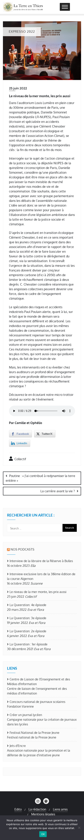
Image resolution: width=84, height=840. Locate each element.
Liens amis (60, 809)
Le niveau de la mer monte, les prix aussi (38, 592)
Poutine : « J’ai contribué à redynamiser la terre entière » (40, 478)
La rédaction (37, 809)
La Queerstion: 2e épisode (28, 631)
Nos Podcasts (22, 549)
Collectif (20, 459)
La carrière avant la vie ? (57, 491)
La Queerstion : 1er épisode (28, 644)
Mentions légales (43, 814)
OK (43, 834)
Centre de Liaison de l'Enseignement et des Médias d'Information (38, 681)
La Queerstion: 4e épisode (28, 605)
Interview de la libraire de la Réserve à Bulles (41, 561)
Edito (18, 809)
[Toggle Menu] (65, 7)
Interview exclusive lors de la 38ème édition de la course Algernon (41, 576)
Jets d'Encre (18, 746)
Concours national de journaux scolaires (37, 702)
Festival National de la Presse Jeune (34, 733)
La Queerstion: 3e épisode (28, 618)
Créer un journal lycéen (26, 715)
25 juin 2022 (18, 88)
